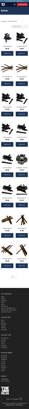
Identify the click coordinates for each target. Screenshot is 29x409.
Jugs (2, 343)
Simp (2, 370)
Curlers (4, 355)
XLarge (3, 327)
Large (3, 326)
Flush (3, 365)
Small (3, 322)
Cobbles (4, 359)
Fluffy (3, 363)
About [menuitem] (3, 298)
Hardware (4, 379)
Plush (3, 369)
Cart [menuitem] (2, 304)
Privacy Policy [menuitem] (6, 312)
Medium (3, 324)
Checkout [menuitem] (4, 306)
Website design (10, 404)
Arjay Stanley (19, 404)
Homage (4, 367)
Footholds (5, 338)
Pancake (4, 357)
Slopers (4, 347)
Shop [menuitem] (3, 302)
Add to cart (7, 53)
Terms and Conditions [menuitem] (9, 310)
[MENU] (14, 4)
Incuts (3, 341)
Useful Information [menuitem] (8, 308)
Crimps (3, 340)
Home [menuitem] (3, 297)
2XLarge (4, 329)
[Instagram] (20, 398)
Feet (2, 320)
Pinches (4, 345)
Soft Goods (5, 381)
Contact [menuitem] (4, 300)
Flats (3, 361)
